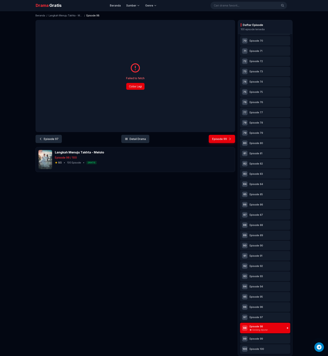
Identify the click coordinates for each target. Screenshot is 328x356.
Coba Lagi (135, 86)
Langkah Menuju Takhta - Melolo (66, 15)
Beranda (115, 5)
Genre (149, 5)
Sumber (131, 5)
